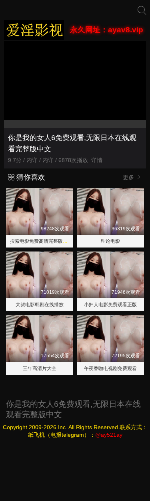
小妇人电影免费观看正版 (110, 304)
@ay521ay (108, 435)
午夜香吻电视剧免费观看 (110, 368)
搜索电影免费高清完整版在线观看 (46, 241)
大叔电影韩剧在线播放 (40, 304)
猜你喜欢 (29, 177)
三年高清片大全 (39, 368)
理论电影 (110, 241)
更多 (129, 177)
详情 (96, 160)
